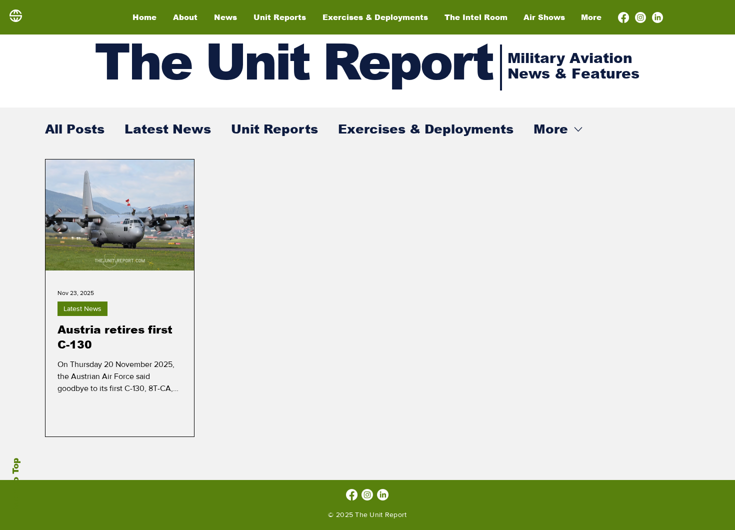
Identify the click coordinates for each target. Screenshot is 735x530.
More (551, 129)
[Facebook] (623, 17)
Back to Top (15, 485)
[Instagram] (640, 17)
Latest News (167, 129)
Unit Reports (274, 129)
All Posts (74, 129)
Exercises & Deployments (426, 129)
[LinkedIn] (657, 17)
